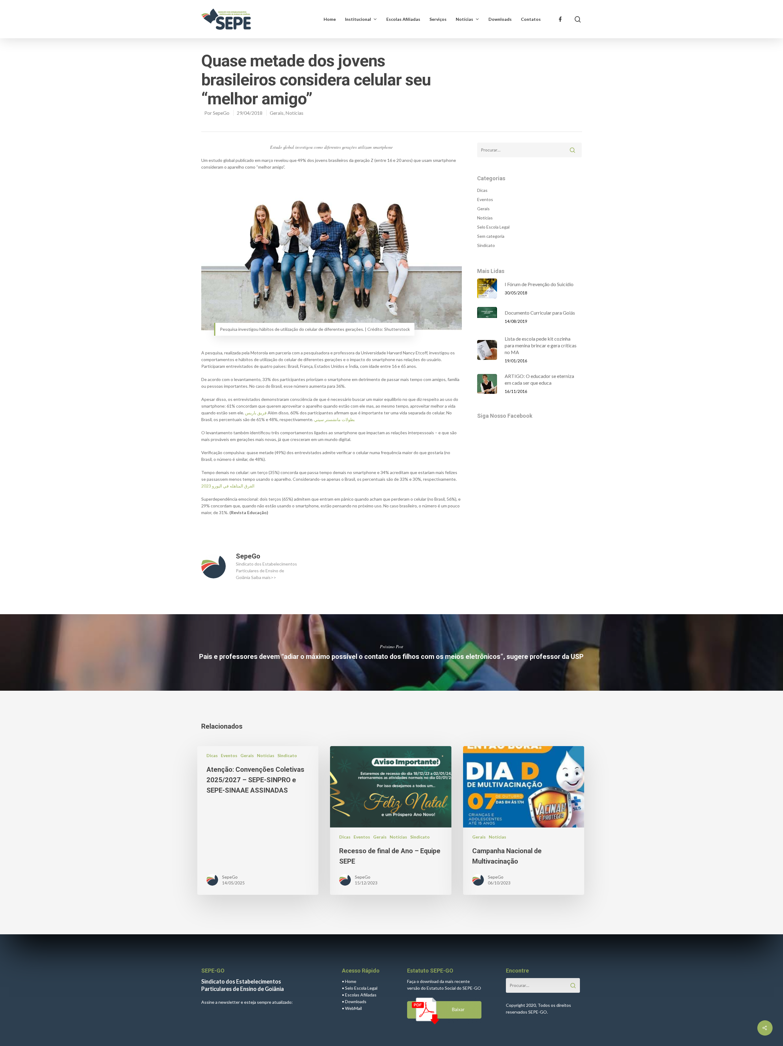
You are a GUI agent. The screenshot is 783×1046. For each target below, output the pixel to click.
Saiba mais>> (263, 577)
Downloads (500, 19)
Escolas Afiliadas (403, 19)
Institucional (358, 19)
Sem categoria (490, 236)
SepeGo (221, 113)
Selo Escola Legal (493, 227)
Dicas (482, 190)
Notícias (464, 19)
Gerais (277, 113)
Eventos (485, 199)
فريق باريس (256, 412)
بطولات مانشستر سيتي (334, 419)
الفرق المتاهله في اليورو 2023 (227, 485)
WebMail (353, 1008)
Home (330, 19)
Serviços (438, 19)
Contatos (531, 19)
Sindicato (486, 245)
